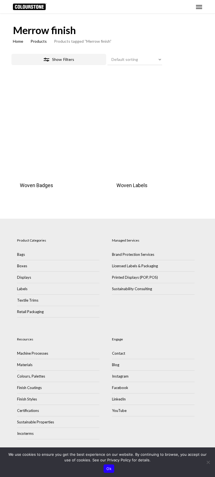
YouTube (119, 410)
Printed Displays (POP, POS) (135, 277)
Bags (21, 254)
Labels (22, 289)
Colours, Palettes (31, 376)
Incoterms (25, 433)
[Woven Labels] (155, 129)
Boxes (22, 266)
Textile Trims (27, 300)
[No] (208, 462)
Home (18, 41)
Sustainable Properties (35, 422)
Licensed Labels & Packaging (135, 266)
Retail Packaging (30, 311)
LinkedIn (119, 399)
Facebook (120, 387)
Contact (118, 353)
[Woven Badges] (59, 129)
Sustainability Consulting (132, 289)
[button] (199, 6)
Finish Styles (27, 399)
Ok (108, 468)
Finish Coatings (29, 387)
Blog (115, 364)
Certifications (28, 410)
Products (39, 41)
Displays (24, 277)
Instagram (120, 376)
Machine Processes (32, 353)
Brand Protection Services (133, 254)
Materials (24, 364)
